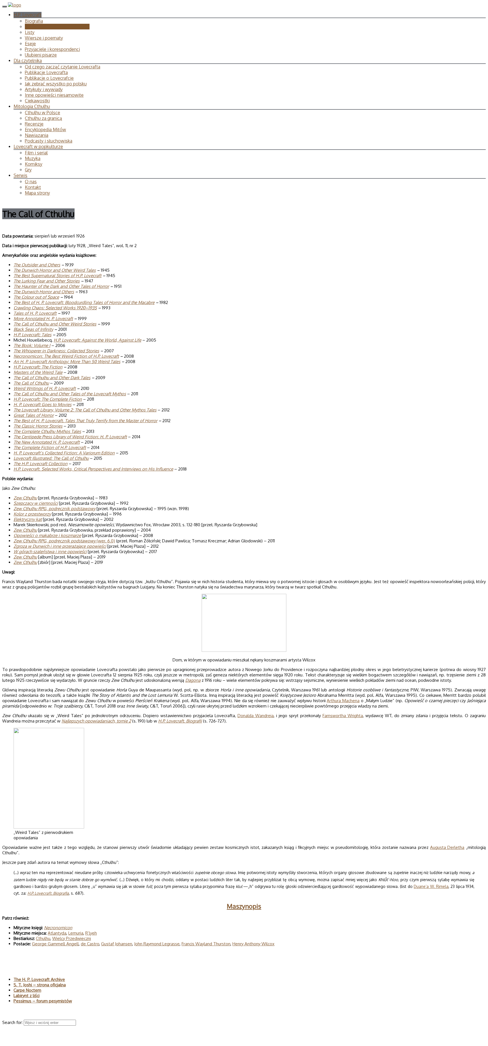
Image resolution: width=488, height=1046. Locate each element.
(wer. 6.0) (64, 541)
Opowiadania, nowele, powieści (57, 26)
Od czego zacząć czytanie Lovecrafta (62, 67)
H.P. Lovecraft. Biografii (180, 721)
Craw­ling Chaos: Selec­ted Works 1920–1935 (55, 307)
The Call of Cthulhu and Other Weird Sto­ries (55, 324)
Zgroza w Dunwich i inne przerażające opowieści (60, 546)
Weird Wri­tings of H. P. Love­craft (45, 388)
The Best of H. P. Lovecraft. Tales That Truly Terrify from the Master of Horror (85, 420)
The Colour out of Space (36, 297)
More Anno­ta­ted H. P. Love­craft (43, 318)
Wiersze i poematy (44, 38)
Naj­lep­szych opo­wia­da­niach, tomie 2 (96, 721)
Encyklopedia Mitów (45, 129)
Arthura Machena (343, 700)
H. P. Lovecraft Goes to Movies (42, 404)
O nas (31, 181)
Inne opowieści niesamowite (54, 95)
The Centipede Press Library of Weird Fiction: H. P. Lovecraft (70, 436)
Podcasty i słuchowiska (48, 141)
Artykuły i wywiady (44, 89)
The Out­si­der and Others (37, 265)
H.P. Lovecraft (28, 15)
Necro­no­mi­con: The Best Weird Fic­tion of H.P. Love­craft (66, 356)
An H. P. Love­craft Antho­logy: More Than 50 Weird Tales (67, 361)
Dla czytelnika (28, 60)
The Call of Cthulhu (31, 383)
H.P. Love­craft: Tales (32, 334)
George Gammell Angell (55, 943)
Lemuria (75, 933)
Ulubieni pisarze (41, 55)
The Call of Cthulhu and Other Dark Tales (52, 377)
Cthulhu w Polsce (42, 112)
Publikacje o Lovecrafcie (49, 78)
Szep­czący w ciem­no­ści (36, 503)
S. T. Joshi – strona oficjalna (40, 984)
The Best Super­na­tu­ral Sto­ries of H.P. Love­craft (57, 275)
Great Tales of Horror (34, 415)
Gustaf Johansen (116, 943)
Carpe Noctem (27, 990)
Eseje (30, 43)
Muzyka (32, 158)
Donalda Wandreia (256, 715)
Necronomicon (58, 927)
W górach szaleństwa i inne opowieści (50, 551)
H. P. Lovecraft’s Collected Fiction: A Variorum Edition (64, 453)
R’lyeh (91, 933)
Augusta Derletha (447, 847)
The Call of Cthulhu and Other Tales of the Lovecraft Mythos (70, 393)
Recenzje (34, 124)
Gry (28, 169)
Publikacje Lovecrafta (46, 72)
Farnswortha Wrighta (343, 715)
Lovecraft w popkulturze (38, 146)
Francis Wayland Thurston (206, 943)
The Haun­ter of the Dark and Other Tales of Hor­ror (61, 286)
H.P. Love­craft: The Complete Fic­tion (48, 399)
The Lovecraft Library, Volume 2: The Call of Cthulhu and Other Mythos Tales (85, 410)
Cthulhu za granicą (43, 118)
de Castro (90, 943)
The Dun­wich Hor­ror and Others (44, 291)
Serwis (20, 175)
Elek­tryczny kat (28, 519)
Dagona (193, 680)
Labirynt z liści (27, 995)
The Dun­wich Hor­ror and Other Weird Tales (55, 270)
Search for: (13, 1022)
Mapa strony (37, 193)
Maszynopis (244, 906)
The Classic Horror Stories (38, 426)
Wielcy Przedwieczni (71, 938)
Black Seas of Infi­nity (33, 329)
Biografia (34, 21)
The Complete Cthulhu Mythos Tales (47, 431)
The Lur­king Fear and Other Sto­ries (47, 281)
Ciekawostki (37, 100)
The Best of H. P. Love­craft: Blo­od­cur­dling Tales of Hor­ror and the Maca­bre (84, 302)
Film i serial (36, 153)
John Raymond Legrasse (157, 943)
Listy (29, 32)
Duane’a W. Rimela (431, 886)
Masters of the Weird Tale (38, 372)
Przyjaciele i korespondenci (52, 49)
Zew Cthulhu (25, 498)
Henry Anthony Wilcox (253, 943)
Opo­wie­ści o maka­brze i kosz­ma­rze (47, 535)
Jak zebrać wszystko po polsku (56, 84)
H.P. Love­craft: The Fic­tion (38, 367)
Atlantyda (57, 933)
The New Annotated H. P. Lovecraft (47, 442)
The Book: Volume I (32, 345)
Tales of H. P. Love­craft (35, 313)
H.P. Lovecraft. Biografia (48, 893)
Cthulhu (43, 938)
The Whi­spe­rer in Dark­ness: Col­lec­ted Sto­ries (56, 350)
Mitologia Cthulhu (32, 106)
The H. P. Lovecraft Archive (39, 979)
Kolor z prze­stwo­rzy (32, 514)
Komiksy (33, 164)
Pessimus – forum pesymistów (43, 1001)
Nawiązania (36, 135)
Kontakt (33, 187)
